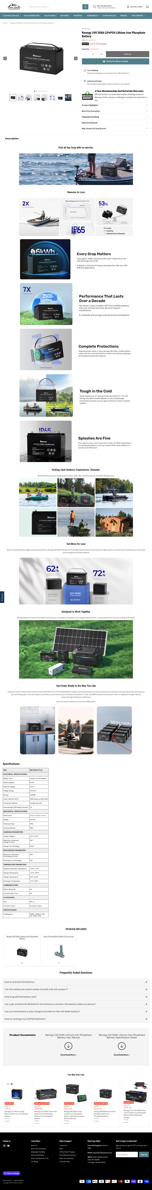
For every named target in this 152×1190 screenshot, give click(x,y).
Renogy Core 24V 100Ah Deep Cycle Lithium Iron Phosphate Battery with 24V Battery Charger (135, 1114)
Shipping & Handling (38, 1152)
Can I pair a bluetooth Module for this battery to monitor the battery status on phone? (50, 1004)
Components (92, 16)
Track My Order (64, 1162)
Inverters (77, 16)
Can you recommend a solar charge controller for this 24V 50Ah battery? (42, 1011)
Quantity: (90, 49)
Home (5, 23)
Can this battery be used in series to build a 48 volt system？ (36, 989)
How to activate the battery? (19, 981)
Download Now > (68, 1055)
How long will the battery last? (20, 996)
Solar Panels (50, 16)
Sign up (144, 1154)
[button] (12, 97)
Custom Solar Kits (11, 16)
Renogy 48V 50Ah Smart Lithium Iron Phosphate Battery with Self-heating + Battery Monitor (74, 1115)
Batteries (65, 16)
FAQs (61, 1149)
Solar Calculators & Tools (40, 1158)
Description (12, 138)
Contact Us (63, 1145)
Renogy (87, 28)
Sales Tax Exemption (66, 1158)
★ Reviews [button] (2, 597)
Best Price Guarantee (38, 1149)
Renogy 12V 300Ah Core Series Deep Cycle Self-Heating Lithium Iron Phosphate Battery (45, 1115)
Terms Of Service (18, 1180)
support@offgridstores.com (102, 1152)
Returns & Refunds (37, 1155)
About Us (34, 1145)
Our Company (138, 16)
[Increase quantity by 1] (101, 54)
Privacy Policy (7, 1180)
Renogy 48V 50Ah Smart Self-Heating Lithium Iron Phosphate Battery (105, 1113)
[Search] (85, 6)
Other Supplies (109, 16)
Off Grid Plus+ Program (67, 1152)
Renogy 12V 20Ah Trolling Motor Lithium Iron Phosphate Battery (16, 1113)
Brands (123, 16)
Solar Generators (32, 16)
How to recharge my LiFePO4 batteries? (25, 1018)
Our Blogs (34, 1162)
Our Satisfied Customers (67, 1155)
